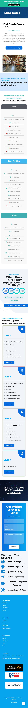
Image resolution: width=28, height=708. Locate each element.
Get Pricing (9, 362)
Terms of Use (14, 702)
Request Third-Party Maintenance (16, 305)
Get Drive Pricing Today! (14, 5)
